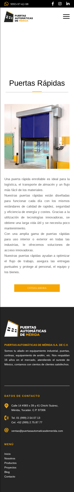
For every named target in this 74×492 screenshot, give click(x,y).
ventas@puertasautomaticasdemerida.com (37, 430)
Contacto (9, 476)
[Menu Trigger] (66, 16)
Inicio (7, 453)
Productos (10, 462)
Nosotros (9, 458)
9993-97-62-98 (19, 4)
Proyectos (10, 467)
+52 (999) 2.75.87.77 (29, 422)
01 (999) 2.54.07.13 (28, 417)
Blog (7, 471)
